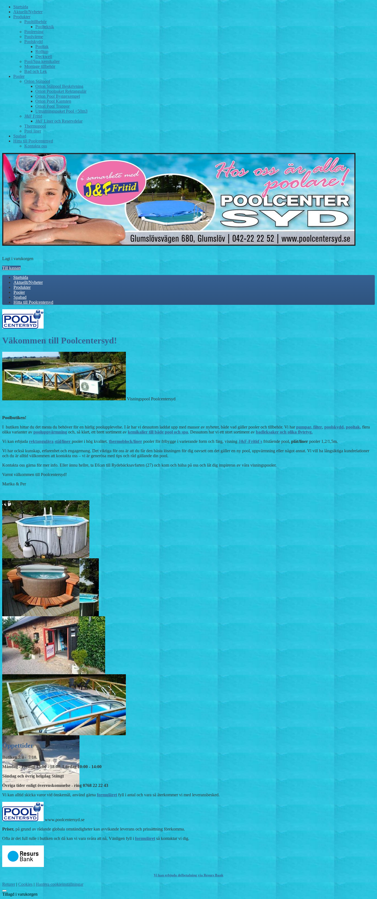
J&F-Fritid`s (250, 441)
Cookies (25, 884)
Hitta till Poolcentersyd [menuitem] (33, 302)
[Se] (23, 327)
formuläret (107, 794)
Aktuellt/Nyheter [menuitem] (28, 282)
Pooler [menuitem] (19, 292)
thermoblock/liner (125, 441)
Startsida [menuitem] (20, 277)
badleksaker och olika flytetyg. (284, 432)
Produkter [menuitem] (22, 287)
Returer (8, 884)
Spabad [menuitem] (20, 297)
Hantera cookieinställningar (59, 884)
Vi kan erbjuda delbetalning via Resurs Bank (188, 875)
